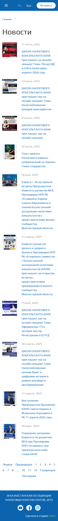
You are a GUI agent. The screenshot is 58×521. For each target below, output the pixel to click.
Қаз (28, 5)
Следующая (47, 470)
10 (23, 470)
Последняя (29, 476)
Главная (7, 19)
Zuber (52, 515)
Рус (20, 5)
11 (29, 470)
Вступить (46, 5)
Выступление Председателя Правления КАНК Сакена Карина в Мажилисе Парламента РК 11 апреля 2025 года (38, 409)
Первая (7, 464)
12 (35, 470)
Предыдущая (23, 464)
